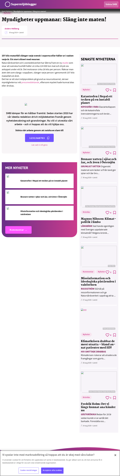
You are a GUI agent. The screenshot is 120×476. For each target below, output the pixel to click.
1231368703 (37, 138)
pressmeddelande (30, 82)
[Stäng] (115, 455)
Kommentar (17, 230)
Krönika (86, 212)
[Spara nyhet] (114, 90)
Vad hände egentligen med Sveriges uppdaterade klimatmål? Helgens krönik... (97, 229)
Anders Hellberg (12, 28)
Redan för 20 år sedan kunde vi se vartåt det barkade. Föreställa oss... (96, 418)
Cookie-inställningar (28, 470)
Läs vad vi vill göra (39, 145)
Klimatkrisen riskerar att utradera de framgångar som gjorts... (99, 355)
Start (3, 11)
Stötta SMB (111, 4)
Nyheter (9, 11)
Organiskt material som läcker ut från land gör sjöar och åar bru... (98, 170)
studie (65, 62)
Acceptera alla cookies (52, 470)
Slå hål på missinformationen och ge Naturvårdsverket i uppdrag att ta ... (98, 292)
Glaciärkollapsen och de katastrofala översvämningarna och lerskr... (98, 110)
